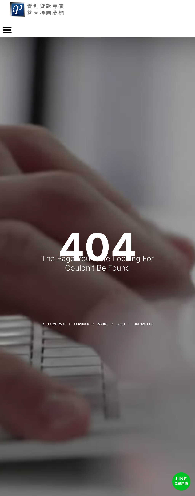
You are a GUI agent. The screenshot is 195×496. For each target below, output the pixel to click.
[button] (7, 30)
